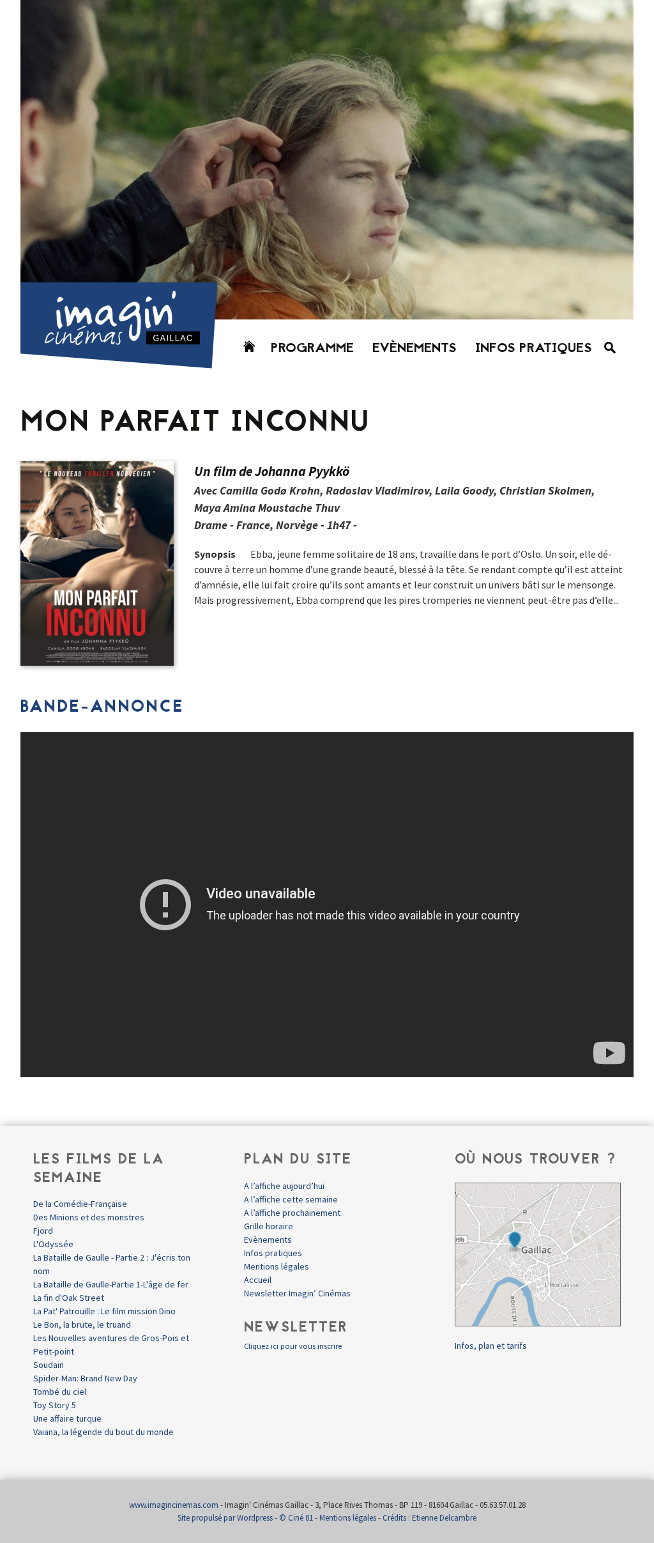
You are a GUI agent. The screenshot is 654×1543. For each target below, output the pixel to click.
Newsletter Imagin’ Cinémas (297, 1293)
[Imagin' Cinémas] (124, 362)
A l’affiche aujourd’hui (284, 1186)
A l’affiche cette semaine (291, 1199)
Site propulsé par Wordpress (225, 1517)
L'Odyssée (53, 1244)
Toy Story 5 (54, 1405)
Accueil (257, 1280)
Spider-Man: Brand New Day (85, 1378)
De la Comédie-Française (80, 1203)
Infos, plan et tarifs (491, 1345)
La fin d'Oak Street (68, 1297)
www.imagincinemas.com (173, 1505)
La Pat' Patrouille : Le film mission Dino (104, 1311)
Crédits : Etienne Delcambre (429, 1517)
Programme (312, 349)
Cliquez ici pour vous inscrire (293, 1346)
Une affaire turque (67, 1418)
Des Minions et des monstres (88, 1217)
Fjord (43, 1230)
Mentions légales (276, 1266)
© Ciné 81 (296, 1517)
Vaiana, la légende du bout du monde (103, 1432)
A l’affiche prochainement (292, 1212)
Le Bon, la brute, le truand (82, 1324)
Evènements (414, 349)
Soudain (48, 1364)
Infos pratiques (533, 349)
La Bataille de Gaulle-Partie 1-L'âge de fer (110, 1284)
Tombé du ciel (59, 1391)
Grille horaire (268, 1226)
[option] (327, 159)
